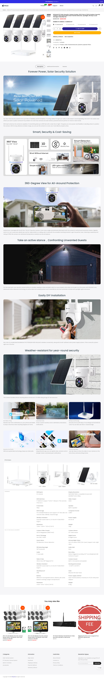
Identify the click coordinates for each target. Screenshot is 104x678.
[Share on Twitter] (56, 47)
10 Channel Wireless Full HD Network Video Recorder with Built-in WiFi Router (64, 636)
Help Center (31, 658)
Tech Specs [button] (8, 460)
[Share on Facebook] (53, 47)
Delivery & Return (58, 36)
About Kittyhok (56, 658)
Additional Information (53, 66)
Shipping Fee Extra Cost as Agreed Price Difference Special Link (88, 636)
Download (30, 660)
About (61, 5)
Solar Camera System (8, 658)
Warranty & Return (32, 667)
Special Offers (87, 44)
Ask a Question (69, 36)
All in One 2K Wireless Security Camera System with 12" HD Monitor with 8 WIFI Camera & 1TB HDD (38, 637)
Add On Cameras (7, 663)
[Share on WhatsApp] (69, 47)
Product (43, 5)
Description (40, 66)
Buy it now (77, 32)
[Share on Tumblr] (61, 47)
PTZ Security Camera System (10, 660)
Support (55, 5)
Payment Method (32, 665)
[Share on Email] (67, 47)
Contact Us (56, 660)
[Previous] (5, 35)
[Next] (43, 35)
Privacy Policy (56, 663)
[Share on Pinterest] (59, 47)
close (3, 1)
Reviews (65, 66)
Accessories (6, 665)
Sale (49, 5)
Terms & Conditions (58, 665)
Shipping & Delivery (32, 663)
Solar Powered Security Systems (74, 44)
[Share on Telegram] (64, 47)
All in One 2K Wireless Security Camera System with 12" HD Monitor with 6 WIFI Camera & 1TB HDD (13, 637)
